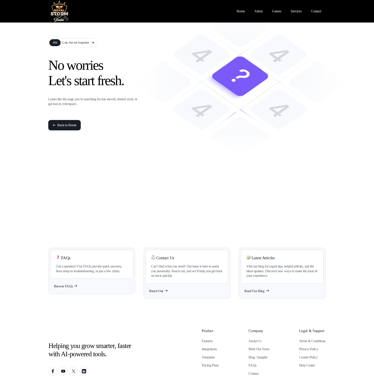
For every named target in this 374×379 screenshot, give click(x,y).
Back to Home (66, 125)
